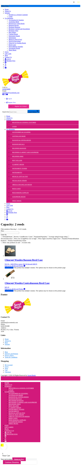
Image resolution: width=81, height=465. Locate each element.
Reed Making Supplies (16, 46)
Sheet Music (12, 50)
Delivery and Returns (11, 354)
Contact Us (8, 57)
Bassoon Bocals (14, 25)
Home (7, 9)
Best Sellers (12, 32)
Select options (9, 267)
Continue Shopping (12, 462)
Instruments (12, 38)
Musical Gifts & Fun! (15, 39)
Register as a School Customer (18, 15)
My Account (9, 365)
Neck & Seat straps (15, 41)
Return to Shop (19, 459)
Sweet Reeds (32, 375)
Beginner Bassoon (14, 27)
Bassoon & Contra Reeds (16, 23)
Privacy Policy (9, 355)
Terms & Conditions (11, 357)
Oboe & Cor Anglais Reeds (17, 43)
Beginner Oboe (13, 30)
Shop (6, 368)
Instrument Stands (14, 36)
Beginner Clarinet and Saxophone (19, 29)
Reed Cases (12, 45)
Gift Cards (8, 53)
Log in (8, 59)
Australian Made (14, 22)
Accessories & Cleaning (16, 20)
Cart (6, 370)
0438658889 (6, 89)
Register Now (10, 61)
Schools (7, 13)
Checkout (8, 372)
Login (10, 16)
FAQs (6, 52)
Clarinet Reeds (13, 34)
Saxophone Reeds (14, 48)
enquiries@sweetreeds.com (10, 93)
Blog (6, 55)
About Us (8, 11)
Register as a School (21, 106)
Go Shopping (9, 18)
